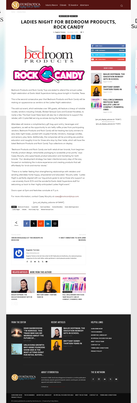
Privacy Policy (96, 351)
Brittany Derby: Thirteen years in (112, 88)
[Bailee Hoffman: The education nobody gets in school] (23, 285)
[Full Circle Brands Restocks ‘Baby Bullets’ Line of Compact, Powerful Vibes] (74, 285)
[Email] (78, 37)
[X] (63, 37)
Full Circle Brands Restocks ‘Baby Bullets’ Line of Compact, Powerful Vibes (73, 297)
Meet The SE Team (97, 341)
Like (123, 46)
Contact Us (95, 345)
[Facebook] (59, 37)
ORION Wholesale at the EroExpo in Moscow (27, 239)
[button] (121, 6)
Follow (121, 50)
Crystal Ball (34, 207)
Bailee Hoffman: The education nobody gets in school (21, 297)
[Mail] (35, 262)
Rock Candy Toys (34, 209)
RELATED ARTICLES (20, 272)
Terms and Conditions (100, 348)
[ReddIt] (68, 37)
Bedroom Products (23, 207)
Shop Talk (74, 16)
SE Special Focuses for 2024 (101, 338)
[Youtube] (47, 262)
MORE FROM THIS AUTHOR (40, 272)
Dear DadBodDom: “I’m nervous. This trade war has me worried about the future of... (34, 333)
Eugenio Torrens (60, 32)
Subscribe (121, 59)
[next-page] (16, 303)
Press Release (67, 292)
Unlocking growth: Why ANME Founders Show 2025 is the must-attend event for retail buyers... (34, 350)
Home (13, 12)
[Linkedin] (73, 37)
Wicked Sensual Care (47, 209)
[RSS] (39, 262)
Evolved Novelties (57, 207)
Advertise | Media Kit (99, 335)
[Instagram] (32, 262)
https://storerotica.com (32, 253)
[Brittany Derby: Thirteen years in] (48, 285)
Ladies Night (16, 209)
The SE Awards (96, 332)
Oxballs (24, 209)
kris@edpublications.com (57, 387)
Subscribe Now (97, 329)
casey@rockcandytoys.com (67, 196)
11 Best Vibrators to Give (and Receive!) (72, 239)
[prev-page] (12, 303)
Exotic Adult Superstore (72, 207)
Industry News (64, 16)
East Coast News (45, 207)
